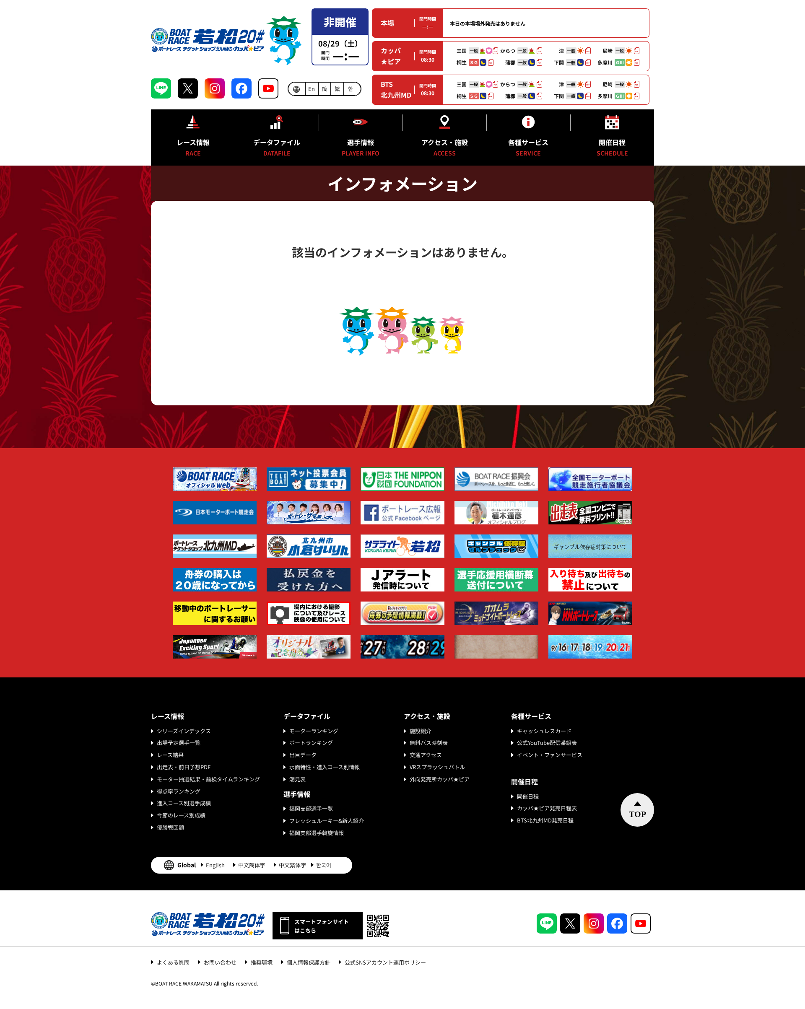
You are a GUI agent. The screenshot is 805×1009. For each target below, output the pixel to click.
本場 (387, 23)
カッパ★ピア (391, 55)
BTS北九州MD (396, 89)
